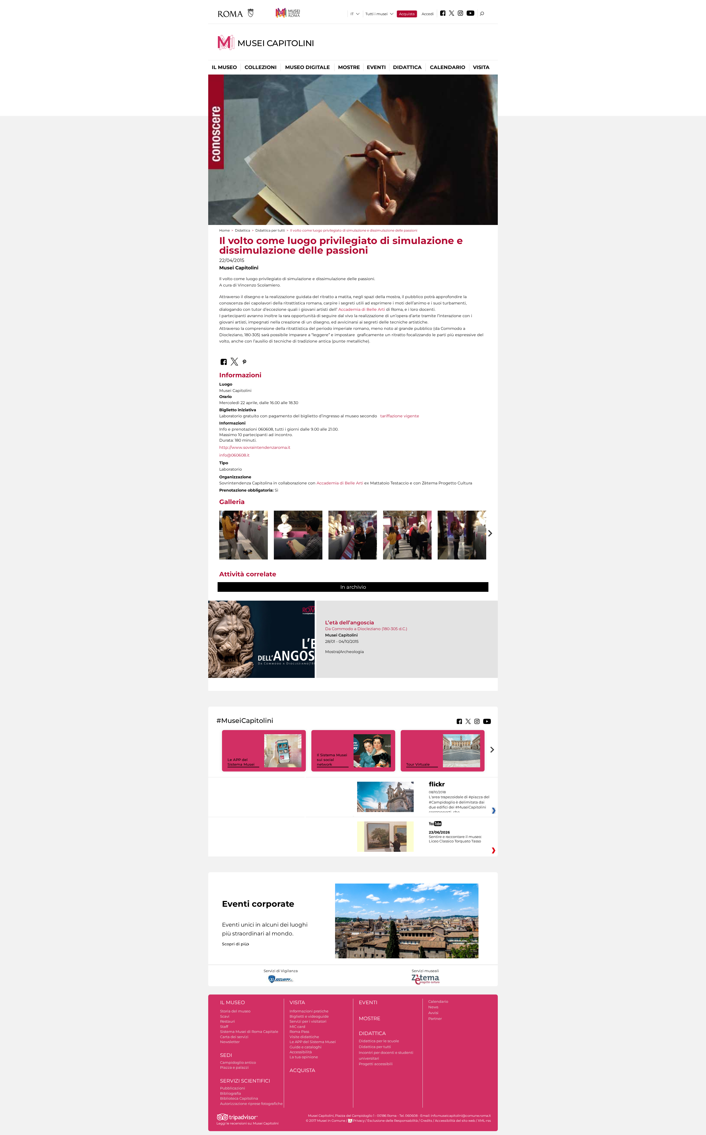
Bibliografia (230, 1093)
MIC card (297, 1026)
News (433, 1007)
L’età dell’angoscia (349, 622)
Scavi (224, 1016)
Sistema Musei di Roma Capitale (249, 1031)
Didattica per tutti (270, 230)
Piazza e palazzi (234, 1067)
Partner (435, 1018)
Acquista (407, 14)
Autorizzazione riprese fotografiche (251, 1103)
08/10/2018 (459, 802)
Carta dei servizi (234, 1037)
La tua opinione (304, 1057)
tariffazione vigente (399, 415)
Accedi (428, 14)
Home (224, 230)
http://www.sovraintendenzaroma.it (254, 447)
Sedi (226, 1055)
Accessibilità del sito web (455, 1121)
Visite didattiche (304, 1037)
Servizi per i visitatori (308, 1021)
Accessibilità (301, 1052)
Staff (224, 1026)
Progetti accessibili (376, 1064)
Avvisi (433, 1013)
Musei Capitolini (275, 43)
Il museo (224, 67)
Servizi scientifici (245, 1080)
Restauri (227, 1021)
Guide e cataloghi (306, 1047)
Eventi (376, 67)
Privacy (359, 1121)
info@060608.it (234, 455)
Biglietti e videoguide (309, 1016)
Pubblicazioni (232, 1088)
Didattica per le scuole (379, 1041)
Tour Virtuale (418, 764)
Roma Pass (299, 1031)
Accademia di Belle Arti (361, 309)
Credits (426, 1121)
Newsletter (230, 1041)
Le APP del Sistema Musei (241, 762)
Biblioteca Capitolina (239, 1098)
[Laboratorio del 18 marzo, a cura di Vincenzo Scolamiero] (243, 543)
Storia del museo (235, 1011)
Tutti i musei (376, 14)
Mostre (349, 67)
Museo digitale (307, 67)
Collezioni (261, 67)
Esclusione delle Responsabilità (392, 1121)
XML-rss (484, 1121)
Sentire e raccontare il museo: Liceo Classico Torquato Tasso (455, 838)
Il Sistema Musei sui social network (332, 760)
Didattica (407, 67)
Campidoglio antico (238, 1062)
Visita (481, 67)
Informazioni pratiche (309, 1011)
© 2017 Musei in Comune (325, 1121)
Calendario (447, 67)
